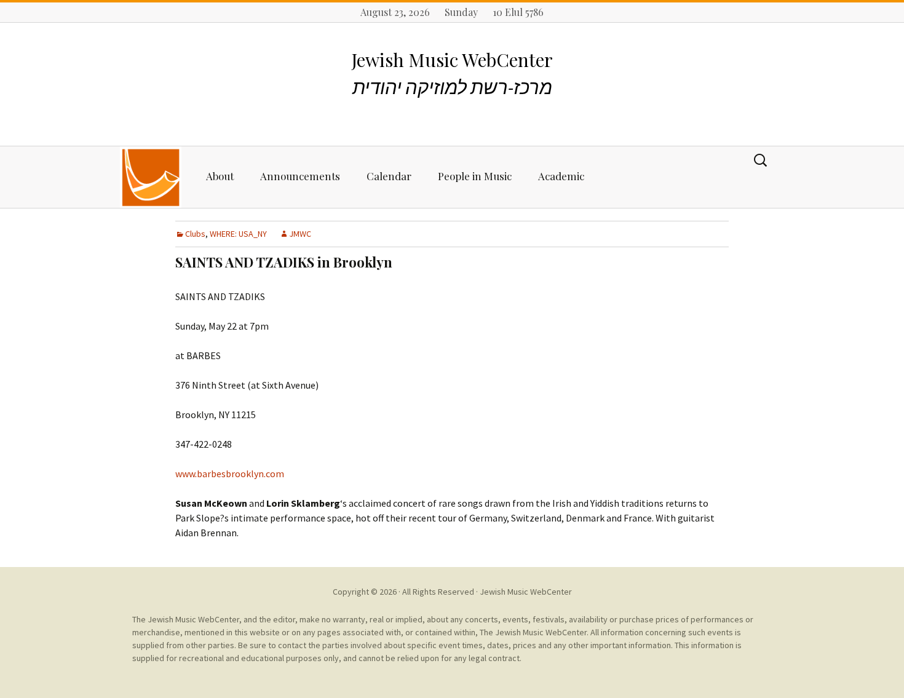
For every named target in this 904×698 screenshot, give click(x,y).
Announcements (300, 176)
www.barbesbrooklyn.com (229, 473)
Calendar (389, 176)
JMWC (300, 233)
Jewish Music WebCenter (526, 591)
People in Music (475, 176)
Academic (561, 176)
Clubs (195, 233)
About (220, 176)
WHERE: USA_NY (238, 233)
